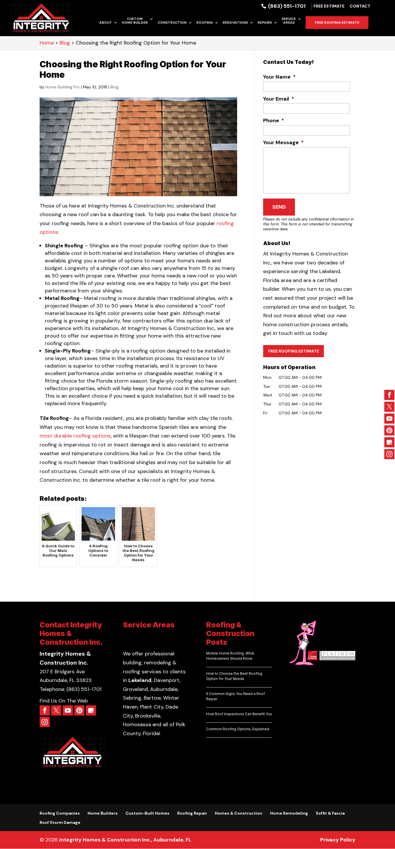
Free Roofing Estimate (337, 22)
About (105, 23)
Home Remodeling (289, 813)
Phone (273, 120)
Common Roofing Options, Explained (237, 729)
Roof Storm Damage (60, 822)
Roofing (204, 23)
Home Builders (103, 813)
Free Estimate (328, 6)
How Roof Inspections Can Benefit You (239, 714)
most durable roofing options (75, 435)
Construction (172, 23)
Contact (360, 6)
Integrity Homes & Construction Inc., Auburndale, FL (125, 839)
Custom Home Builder (135, 21)
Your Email (278, 99)
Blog (114, 87)
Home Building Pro (62, 87)
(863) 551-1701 (286, 6)
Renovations (235, 23)
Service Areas (289, 21)
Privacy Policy (337, 839)
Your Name (279, 77)
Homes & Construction (238, 813)
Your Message (283, 142)
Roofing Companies (60, 813)
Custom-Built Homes (147, 813)
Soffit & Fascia (330, 813)
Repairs (265, 23)
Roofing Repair (192, 813)
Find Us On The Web (64, 700)
